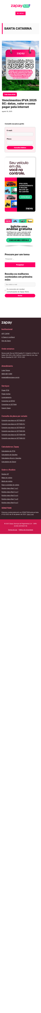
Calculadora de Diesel (9, 462)
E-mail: (9, 130)
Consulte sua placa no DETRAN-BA (13, 431)
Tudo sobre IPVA (9, 94)
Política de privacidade (26, 530)
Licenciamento (6, 397)
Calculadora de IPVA (8, 451)
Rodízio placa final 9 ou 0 (10, 503)
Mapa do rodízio (7, 478)
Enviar (20, 295)
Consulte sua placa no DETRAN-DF (13, 428)
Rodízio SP (5, 474)
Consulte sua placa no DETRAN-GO (13, 438)
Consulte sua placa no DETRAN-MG (13, 435)
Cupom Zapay (6, 408)
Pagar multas (6, 394)
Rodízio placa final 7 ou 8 (10, 499)
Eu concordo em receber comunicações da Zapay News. (18, 290)
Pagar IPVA (5, 390)
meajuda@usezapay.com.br (10, 377)
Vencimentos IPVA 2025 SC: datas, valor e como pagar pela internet (19, 103)
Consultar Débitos (20, 147)
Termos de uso (12, 530)
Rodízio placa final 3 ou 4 (10, 492)
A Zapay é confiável (8, 337)
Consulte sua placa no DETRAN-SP (13, 420)
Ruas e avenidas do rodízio (10, 485)
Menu (21, 13)
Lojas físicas (6, 370)
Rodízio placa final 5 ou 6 (10, 495)
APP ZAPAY (6, 334)
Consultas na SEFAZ (8, 401)
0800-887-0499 (7, 374)
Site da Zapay (6, 341)
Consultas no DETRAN (9, 404)
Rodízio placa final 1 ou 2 (10, 488)
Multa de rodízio (7, 481)
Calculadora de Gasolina (9, 455)
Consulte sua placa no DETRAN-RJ (13, 424)
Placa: (9, 139)
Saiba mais (30, 514)
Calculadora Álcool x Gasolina (11, 458)
